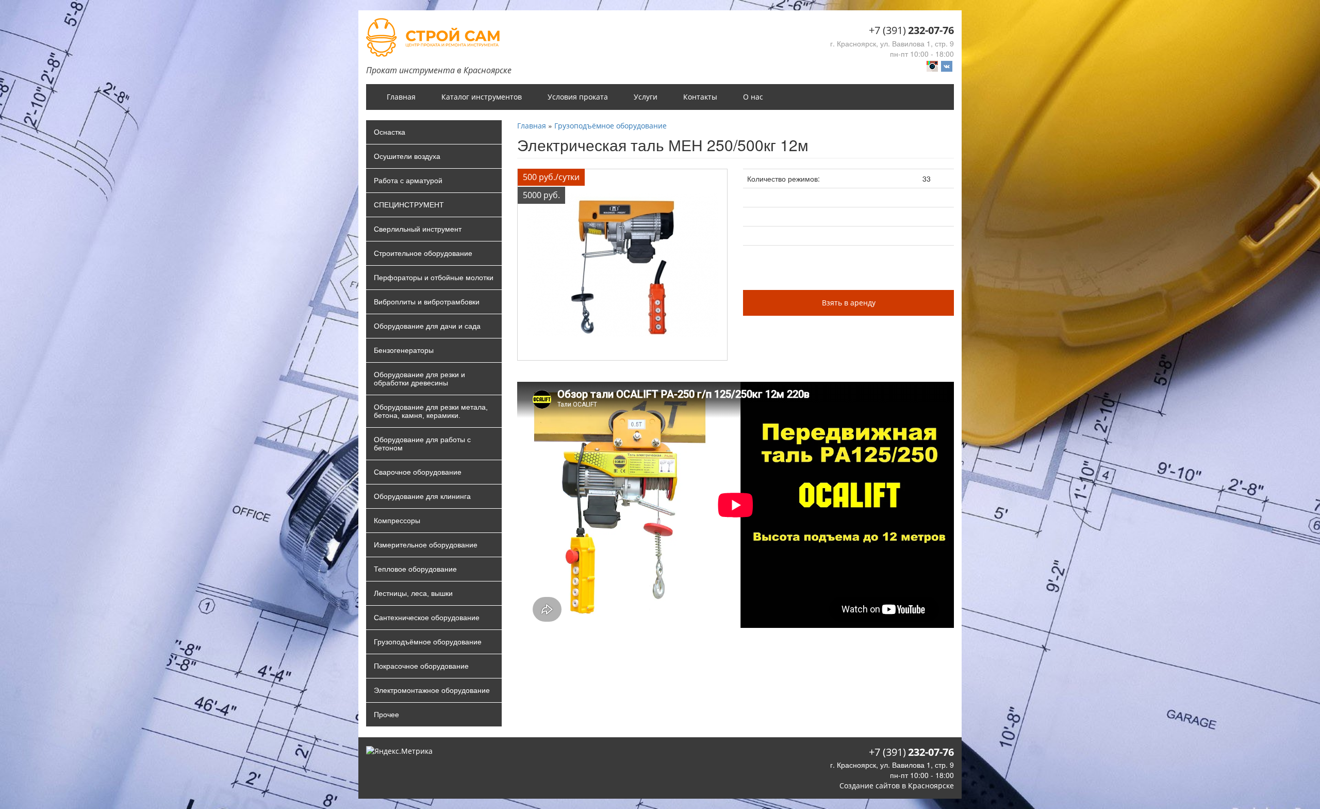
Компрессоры (397, 520)
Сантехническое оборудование (427, 617)
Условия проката (578, 97)
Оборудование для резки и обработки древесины (419, 378)
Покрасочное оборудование (421, 666)
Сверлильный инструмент (417, 229)
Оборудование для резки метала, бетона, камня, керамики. (431, 411)
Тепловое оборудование (415, 569)
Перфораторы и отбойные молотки (433, 277)
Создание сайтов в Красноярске (896, 785)
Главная (401, 97)
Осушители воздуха (407, 156)
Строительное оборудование (423, 253)
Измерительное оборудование (425, 545)
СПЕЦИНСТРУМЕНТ (409, 205)
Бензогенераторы (404, 350)
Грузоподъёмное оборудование (428, 642)
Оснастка (389, 132)
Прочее (386, 714)
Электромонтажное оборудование (432, 690)
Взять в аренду (849, 303)
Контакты (700, 97)
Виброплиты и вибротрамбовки (427, 302)
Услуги (645, 97)
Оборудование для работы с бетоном (422, 443)
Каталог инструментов (481, 97)
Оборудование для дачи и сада (427, 326)
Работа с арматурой (408, 180)
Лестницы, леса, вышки (413, 593)
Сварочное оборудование (417, 472)
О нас (753, 97)
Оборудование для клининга (422, 496)
